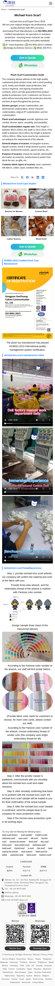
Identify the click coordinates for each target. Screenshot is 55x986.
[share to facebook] (27, 177)
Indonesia (14, 962)
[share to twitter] (22, 177)
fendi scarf (33, 841)
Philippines (42, 962)
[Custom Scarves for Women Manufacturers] (13, 198)
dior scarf (45, 841)
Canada (39, 965)
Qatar (30, 972)
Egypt (29, 969)
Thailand (23, 962)
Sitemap (36, 954)
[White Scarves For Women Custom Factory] (41, 198)
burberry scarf (41, 835)
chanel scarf (19, 848)
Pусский (26, 867)
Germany (6, 979)
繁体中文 (43, 871)
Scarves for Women (14, 211)
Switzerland (15, 982)
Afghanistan (10, 976)
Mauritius (37, 969)
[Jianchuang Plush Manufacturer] (9, 6)
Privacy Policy (47, 954)
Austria (29, 976)
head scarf (6, 848)
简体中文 (26, 871)
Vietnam (32, 962)
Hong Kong (21, 959)
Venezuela (26, 982)
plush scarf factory (10, 835)
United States (38, 982)
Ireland (14, 979)
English (9, 867)
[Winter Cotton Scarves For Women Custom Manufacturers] (13, 226)
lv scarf (31, 848)
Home (3, 9)
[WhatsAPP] (28, 65)
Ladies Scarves (14, 239)
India (5, 969)
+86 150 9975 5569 (17, 889)
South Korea (38, 979)
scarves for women (17, 841)
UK (33, 965)
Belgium (45, 976)
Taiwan (38, 959)
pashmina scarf (39, 845)
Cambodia (20, 969)
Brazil (51, 962)
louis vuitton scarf (22, 845)
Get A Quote (27, 57)
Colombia (14, 965)
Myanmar (47, 969)
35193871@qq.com (19, 900)
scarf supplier (26, 835)
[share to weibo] (32, 177)
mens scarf (6, 845)
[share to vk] (43, 177)
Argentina (20, 976)
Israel (21, 979)
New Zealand (20, 972)
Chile (22, 965)
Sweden (48, 979)
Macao (30, 959)
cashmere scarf (8, 838)
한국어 (10, 871)
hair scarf (41, 848)
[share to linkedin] (37, 177)
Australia (48, 965)
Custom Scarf (41, 211)
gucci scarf (23, 838)
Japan (28, 979)
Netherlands (8, 972)
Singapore (47, 959)
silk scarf (34, 838)
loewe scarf (31, 855)
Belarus (37, 976)
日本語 (43, 867)
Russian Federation (43, 972)
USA (28, 965)
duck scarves (26, 851)
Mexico (5, 965)
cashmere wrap (16, 855)
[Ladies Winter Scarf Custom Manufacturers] (41, 226)
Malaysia (4, 962)
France (12, 969)
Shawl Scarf (41, 239)
